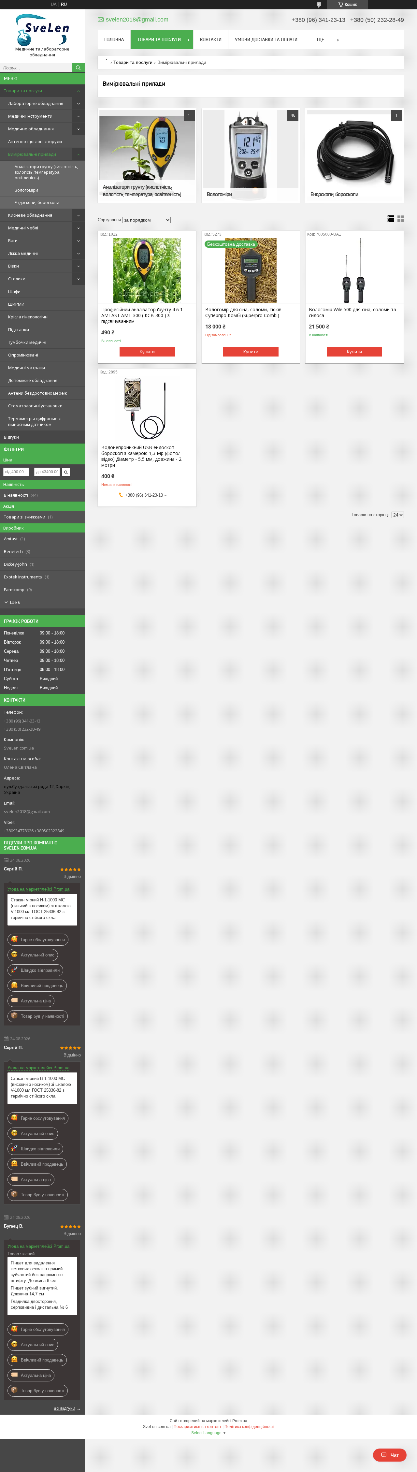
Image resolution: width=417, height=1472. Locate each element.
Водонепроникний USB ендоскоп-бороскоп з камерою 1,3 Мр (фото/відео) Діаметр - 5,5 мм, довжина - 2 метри (141, 456)
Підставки (18, 329)
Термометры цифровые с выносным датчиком (34, 421)
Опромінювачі (23, 355)
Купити (147, 352)
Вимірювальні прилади (32, 154)
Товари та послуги (23, 91)
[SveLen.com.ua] (42, 30)
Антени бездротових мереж (37, 393)
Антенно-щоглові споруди (35, 141)
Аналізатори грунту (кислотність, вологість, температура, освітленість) (46, 172)
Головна (114, 39)
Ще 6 (15, 602)
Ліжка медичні (23, 253)
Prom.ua (239, 1421)
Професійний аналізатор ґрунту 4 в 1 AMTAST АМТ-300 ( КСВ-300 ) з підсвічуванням (142, 315)
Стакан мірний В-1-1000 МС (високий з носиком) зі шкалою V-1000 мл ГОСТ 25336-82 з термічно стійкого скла (41, 1087)
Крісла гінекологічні (28, 317)
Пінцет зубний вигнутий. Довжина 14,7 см (34, 1291)
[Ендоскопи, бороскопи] (354, 155)
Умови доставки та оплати (266, 39)
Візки (13, 266)
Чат (395, 1455)
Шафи (14, 291)
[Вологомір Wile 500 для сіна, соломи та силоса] (355, 270)
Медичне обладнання (31, 129)
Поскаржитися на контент (198, 1426)
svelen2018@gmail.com (27, 811)
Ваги (13, 240)
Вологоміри (26, 190)
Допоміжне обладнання (32, 380)
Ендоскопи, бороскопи (37, 202)
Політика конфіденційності (249, 1426)
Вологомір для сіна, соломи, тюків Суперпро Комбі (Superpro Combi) (243, 312)
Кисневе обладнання (30, 215)
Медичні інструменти (30, 116)
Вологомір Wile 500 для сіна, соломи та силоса (352, 312)
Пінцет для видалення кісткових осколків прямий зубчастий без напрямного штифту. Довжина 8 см (37, 1272)
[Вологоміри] (251, 155)
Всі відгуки (64, 1408)
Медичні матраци (26, 368)
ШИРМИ (16, 304)
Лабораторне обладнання (35, 103)
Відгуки (11, 437)
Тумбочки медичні (27, 342)
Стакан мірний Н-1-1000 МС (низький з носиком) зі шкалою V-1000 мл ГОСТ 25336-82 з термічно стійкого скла (41, 908)
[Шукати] (78, 68)
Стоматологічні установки (35, 406)
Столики (16, 279)
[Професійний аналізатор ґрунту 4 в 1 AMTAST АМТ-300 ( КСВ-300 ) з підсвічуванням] (147, 270)
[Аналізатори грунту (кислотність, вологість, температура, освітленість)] (147, 155)
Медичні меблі (23, 228)
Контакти (211, 39)
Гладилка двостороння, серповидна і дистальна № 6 (39, 1304)
